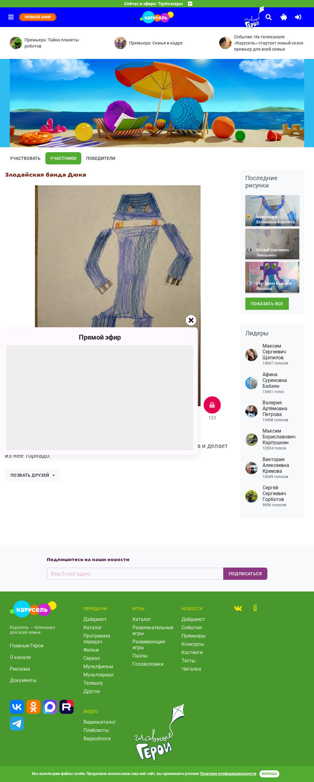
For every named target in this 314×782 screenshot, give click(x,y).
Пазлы (139, 656)
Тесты (188, 661)
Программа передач (96, 639)
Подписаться (245, 573)
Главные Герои (27, 646)
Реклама (20, 669)
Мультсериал (98, 675)
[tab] (238, 608)
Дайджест (95, 619)
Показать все (267, 303)
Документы (23, 680)
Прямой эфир (100, 337)
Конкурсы (193, 644)
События (192, 627)
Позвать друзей (29, 475)
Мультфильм (98, 666)
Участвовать (25, 158)
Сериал (91, 658)
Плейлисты (96, 730)
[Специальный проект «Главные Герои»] (240, 17)
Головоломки (147, 664)
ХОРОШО (269, 774)
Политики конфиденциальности (228, 774)
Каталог (92, 627)
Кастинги (192, 652)
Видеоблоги (97, 739)
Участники (63, 158)
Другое (91, 691)
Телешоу (93, 683)
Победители (100, 158)
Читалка (191, 669)
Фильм (91, 650)
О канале (20, 657)
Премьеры (193, 636)
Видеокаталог (99, 722)
